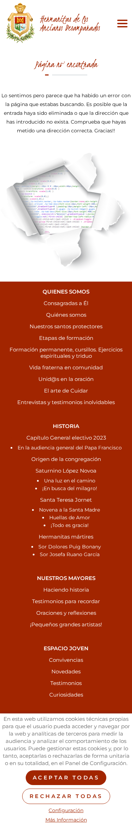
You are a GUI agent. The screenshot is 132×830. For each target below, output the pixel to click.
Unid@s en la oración (66, 379)
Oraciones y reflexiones (66, 613)
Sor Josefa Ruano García (70, 554)
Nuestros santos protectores (66, 326)
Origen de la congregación (66, 459)
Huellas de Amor (69, 517)
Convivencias (66, 660)
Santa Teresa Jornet (66, 499)
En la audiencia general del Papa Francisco (70, 447)
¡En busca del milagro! (69, 488)
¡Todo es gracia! (70, 525)
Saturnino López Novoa (66, 470)
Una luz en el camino (69, 480)
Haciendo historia (66, 589)
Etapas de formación (66, 338)
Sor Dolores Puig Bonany (69, 547)
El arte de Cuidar (66, 390)
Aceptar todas (66, 777)
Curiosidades (66, 694)
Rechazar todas (66, 796)
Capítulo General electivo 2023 (66, 437)
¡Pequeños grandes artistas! (66, 624)
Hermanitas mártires (66, 536)
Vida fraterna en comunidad (66, 367)
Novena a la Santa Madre (69, 510)
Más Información (66, 820)
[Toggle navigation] (121, 23)
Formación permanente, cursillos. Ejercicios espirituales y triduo (66, 352)
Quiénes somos (66, 314)
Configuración (66, 810)
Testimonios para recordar (66, 601)
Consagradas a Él (66, 303)
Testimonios (66, 683)
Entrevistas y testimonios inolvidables (66, 402)
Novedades (66, 671)
